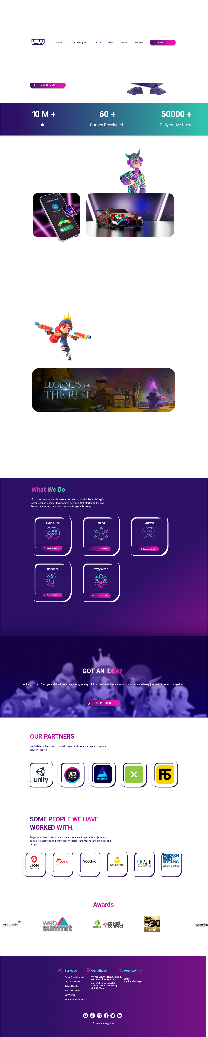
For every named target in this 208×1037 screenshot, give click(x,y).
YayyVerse (138, 42)
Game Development (79, 42)
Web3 (110, 42)
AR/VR (98, 42)
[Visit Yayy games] (103, 215)
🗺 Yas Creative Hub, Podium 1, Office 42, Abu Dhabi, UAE (106, 978)
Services (123, 42)
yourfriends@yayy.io (133, 981)
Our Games (57, 42)
